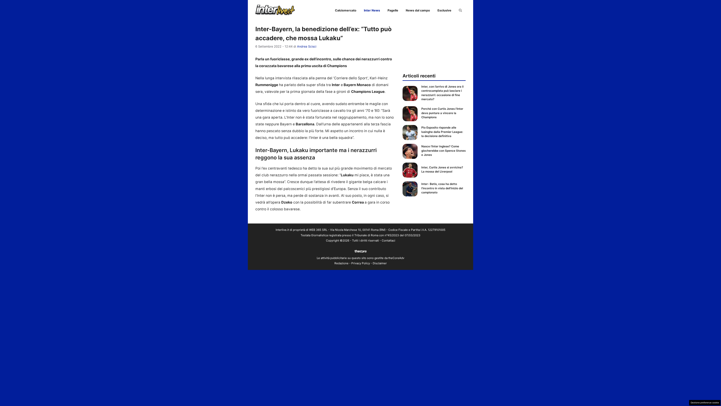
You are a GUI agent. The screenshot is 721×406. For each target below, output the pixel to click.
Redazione (341, 263)
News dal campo (418, 10)
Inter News (372, 10)
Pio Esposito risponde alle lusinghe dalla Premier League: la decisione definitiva (442, 132)
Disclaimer (380, 263)
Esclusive (444, 10)
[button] (460, 10)
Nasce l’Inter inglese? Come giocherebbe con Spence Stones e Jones (443, 151)
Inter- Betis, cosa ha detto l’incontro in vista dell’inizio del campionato (442, 188)
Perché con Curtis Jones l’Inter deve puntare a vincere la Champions (442, 113)
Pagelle (393, 10)
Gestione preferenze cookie (705, 402)
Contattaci (388, 240)
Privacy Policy (360, 263)
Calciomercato (345, 10)
